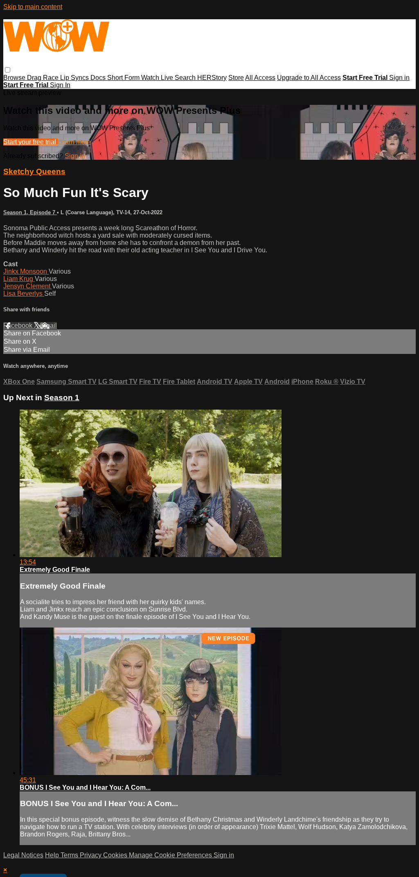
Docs (98, 77)
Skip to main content (32, 6)
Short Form (124, 77)
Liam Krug (19, 278)
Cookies (116, 855)
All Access (260, 77)
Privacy (91, 855)
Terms (70, 855)
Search (186, 77)
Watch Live (158, 77)
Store (236, 77)
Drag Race (43, 77)
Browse (15, 77)
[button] (7, 70)
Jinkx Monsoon (26, 271)
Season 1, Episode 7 (30, 212)
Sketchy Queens (34, 171)
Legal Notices (23, 855)
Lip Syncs (75, 77)
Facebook (18, 325)
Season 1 (61, 397)
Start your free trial (30, 141)
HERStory (212, 77)
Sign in (399, 77)
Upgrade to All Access (309, 77)
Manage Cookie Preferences (171, 855)
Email (48, 325)
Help (53, 855)
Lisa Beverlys (23, 293)
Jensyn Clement (27, 286)
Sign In (60, 85)
